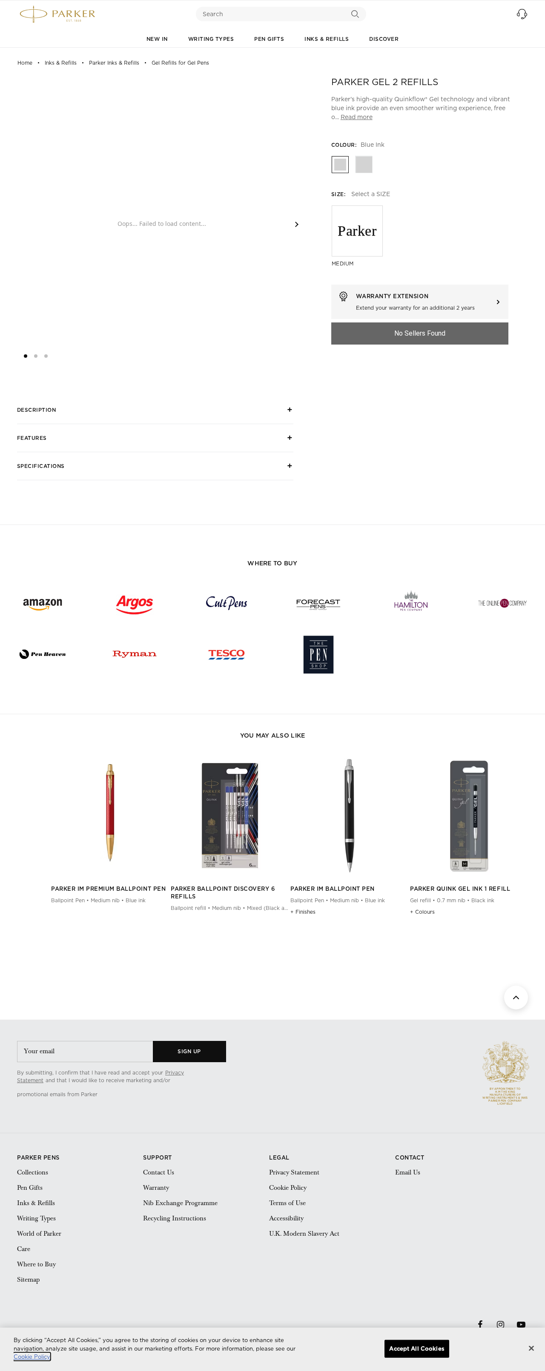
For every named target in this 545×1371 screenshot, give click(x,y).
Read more (357, 117)
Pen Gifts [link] (30, 1187)
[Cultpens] (226, 603)
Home (24, 62)
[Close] (531, 1348)
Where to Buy (36, 1264)
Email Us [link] (407, 1172)
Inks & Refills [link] (36, 1203)
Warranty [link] (156, 1187)
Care (23, 1249)
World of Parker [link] (39, 1233)
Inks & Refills (326, 39)
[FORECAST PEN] (318, 603)
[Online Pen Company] (502, 603)
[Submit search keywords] (355, 14)
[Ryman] (134, 654)
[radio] (339, 164)
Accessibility (286, 1218)
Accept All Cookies (416, 1348)
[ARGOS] (134, 603)
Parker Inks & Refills (114, 62)
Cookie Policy (288, 1187)
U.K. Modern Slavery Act (304, 1233)
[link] (137, 1094)
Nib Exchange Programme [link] (180, 1203)
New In (157, 39)
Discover (384, 39)
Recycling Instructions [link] (174, 1218)
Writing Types (211, 39)
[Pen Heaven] (42, 654)
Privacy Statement (294, 1172)
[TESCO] (226, 654)
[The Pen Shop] (318, 654)
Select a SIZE (370, 194)
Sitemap (28, 1279)
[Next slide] (297, 224)
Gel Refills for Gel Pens (180, 62)
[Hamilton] (410, 603)
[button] (522, 14)
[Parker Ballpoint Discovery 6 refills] (230, 866)
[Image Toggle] (164, 866)
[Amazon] (42, 603)
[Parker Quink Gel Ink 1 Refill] (469, 866)
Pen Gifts (269, 39)
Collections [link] (32, 1172)
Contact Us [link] (158, 1172)
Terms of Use (287, 1203)
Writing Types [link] (36, 1218)
